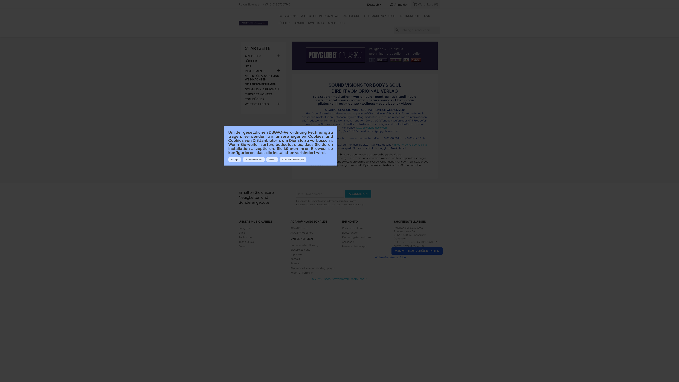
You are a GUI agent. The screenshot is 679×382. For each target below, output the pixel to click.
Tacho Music (246, 242)
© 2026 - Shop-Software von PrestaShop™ (339, 279)
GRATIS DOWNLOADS (309, 23)
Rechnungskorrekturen (356, 237)
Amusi (242, 246)
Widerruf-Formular (302, 272)
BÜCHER (284, 23)
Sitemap (295, 263)
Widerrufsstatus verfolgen (391, 257)
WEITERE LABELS (257, 104)
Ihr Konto (350, 222)
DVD (427, 16)
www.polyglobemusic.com (371, 127)
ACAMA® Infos (299, 228)
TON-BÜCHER (254, 99)
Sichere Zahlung (300, 249)
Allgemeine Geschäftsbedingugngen (313, 268)
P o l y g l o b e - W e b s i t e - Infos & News (308, 16)
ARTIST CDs (351, 16)
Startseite (258, 48)
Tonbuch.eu (246, 237)
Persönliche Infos (352, 228)
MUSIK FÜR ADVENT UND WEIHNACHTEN (262, 77)
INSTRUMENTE (410, 16)
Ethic (242, 232)
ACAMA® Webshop (302, 232)
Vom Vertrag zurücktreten (417, 251)
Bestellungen (350, 232)
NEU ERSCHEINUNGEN (260, 84)
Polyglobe (245, 228)
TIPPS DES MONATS (258, 94)
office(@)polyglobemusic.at (410, 144)
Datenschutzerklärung (304, 245)
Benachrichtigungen (354, 246)
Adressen (348, 242)
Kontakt (295, 259)
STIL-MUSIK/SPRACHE (380, 16)
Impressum (297, 254)
